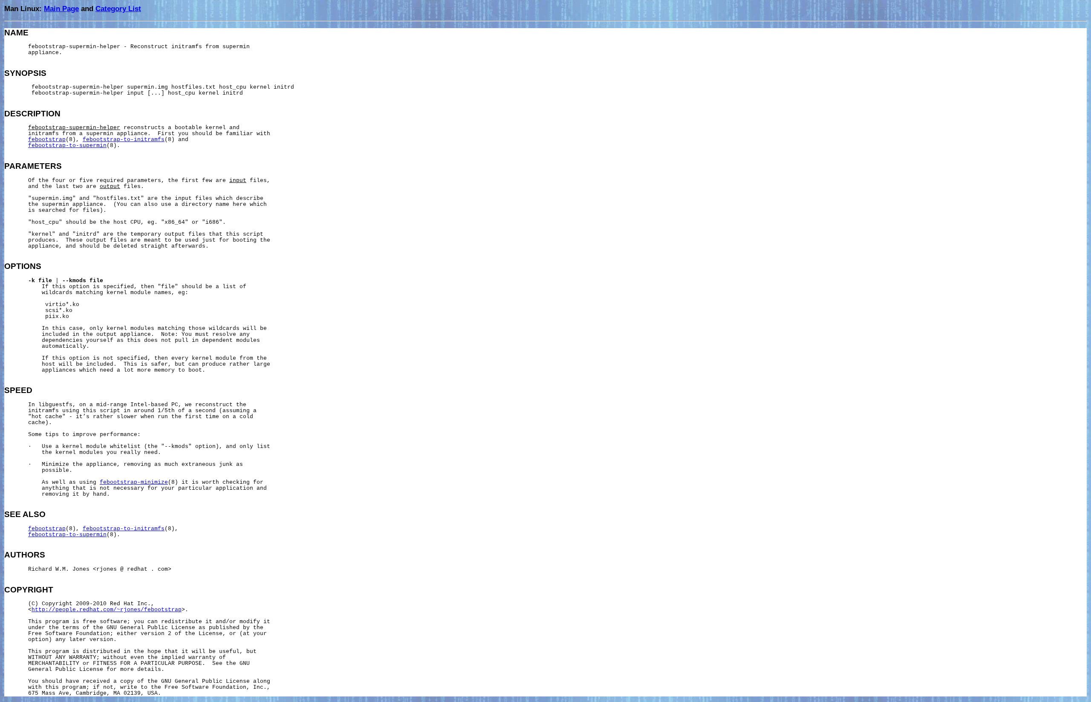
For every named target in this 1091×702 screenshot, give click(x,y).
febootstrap (47, 140)
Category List (118, 8)
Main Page (61, 8)
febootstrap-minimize (134, 482)
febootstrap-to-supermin (67, 146)
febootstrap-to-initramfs (124, 140)
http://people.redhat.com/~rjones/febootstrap (107, 610)
